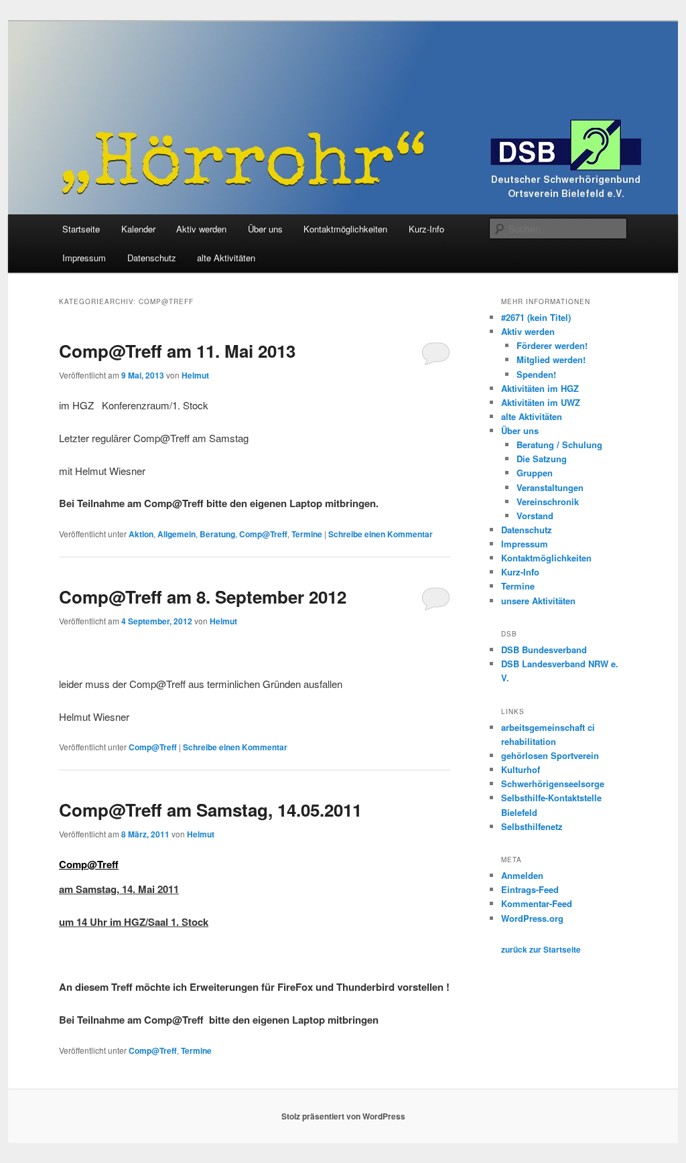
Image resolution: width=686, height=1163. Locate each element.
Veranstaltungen (550, 487)
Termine (306, 534)
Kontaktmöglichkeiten (345, 228)
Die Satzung (542, 458)
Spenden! (536, 374)
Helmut (195, 375)
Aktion (141, 534)
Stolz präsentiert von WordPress (343, 1116)
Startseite (81, 228)
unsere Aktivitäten (538, 600)
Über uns (265, 228)
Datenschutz (151, 257)
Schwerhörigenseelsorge (552, 783)
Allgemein (176, 534)
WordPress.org (532, 918)
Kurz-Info (426, 228)
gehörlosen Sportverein (550, 755)
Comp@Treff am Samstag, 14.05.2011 (210, 809)
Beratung (217, 534)
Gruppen (535, 472)
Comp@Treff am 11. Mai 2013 (177, 350)
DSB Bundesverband (544, 649)
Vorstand (535, 515)
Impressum (84, 257)
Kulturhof (520, 769)
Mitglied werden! (551, 359)
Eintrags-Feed (530, 889)
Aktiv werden (201, 228)
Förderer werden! (552, 345)
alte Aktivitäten (226, 257)
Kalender (138, 228)
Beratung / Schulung (559, 444)
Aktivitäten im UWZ (540, 402)
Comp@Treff (263, 534)
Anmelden (522, 875)
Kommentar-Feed (536, 903)
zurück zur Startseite (541, 949)
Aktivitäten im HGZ (540, 388)
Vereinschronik (548, 501)
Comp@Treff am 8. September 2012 (202, 596)
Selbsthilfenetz (532, 826)
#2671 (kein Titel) (536, 317)
